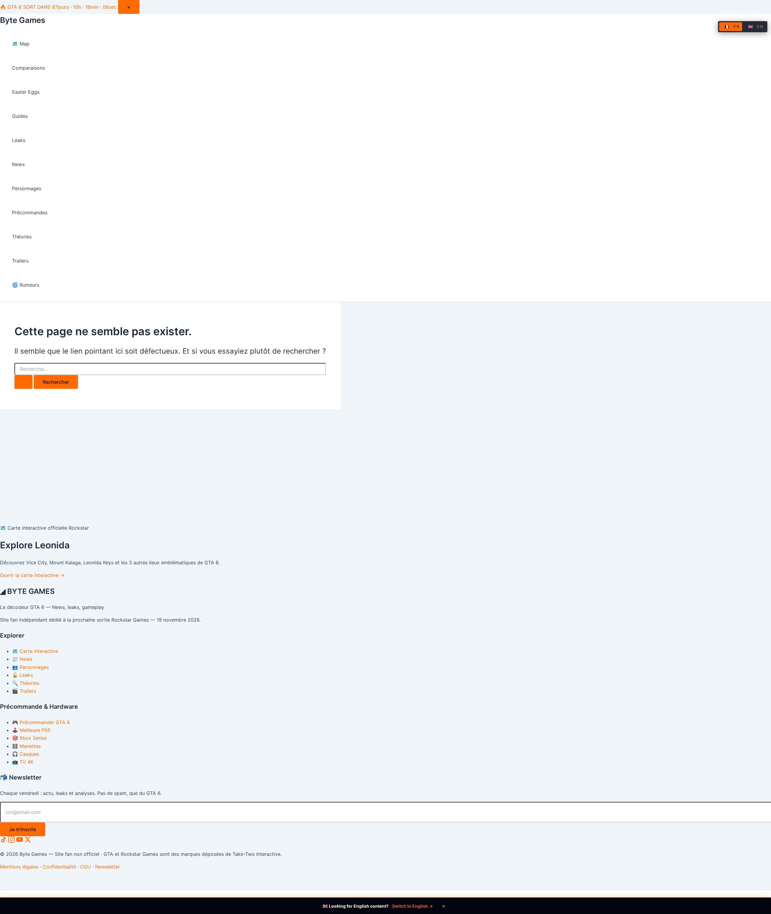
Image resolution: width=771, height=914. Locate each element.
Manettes (26, 746)
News (18, 164)
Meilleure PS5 (31, 730)
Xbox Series (29, 738)
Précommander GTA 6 (41, 722)
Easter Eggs (25, 92)
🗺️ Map (21, 44)
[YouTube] (20, 841)
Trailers (20, 261)
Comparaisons (28, 68)
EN (755, 26)
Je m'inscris (22, 829)
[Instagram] (12, 841)
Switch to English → (412, 906)
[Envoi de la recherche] (23, 382)
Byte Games (22, 20)
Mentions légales (19, 867)
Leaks (18, 140)
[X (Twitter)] (27, 841)
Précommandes (29, 213)
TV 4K (22, 762)
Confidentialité (59, 867)
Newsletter (107, 867)
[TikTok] (4, 841)
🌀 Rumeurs (25, 285)
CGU (85, 867)
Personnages (26, 188)
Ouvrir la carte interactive (32, 575)
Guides (20, 116)
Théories (22, 237)
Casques (25, 754)
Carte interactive (35, 651)
